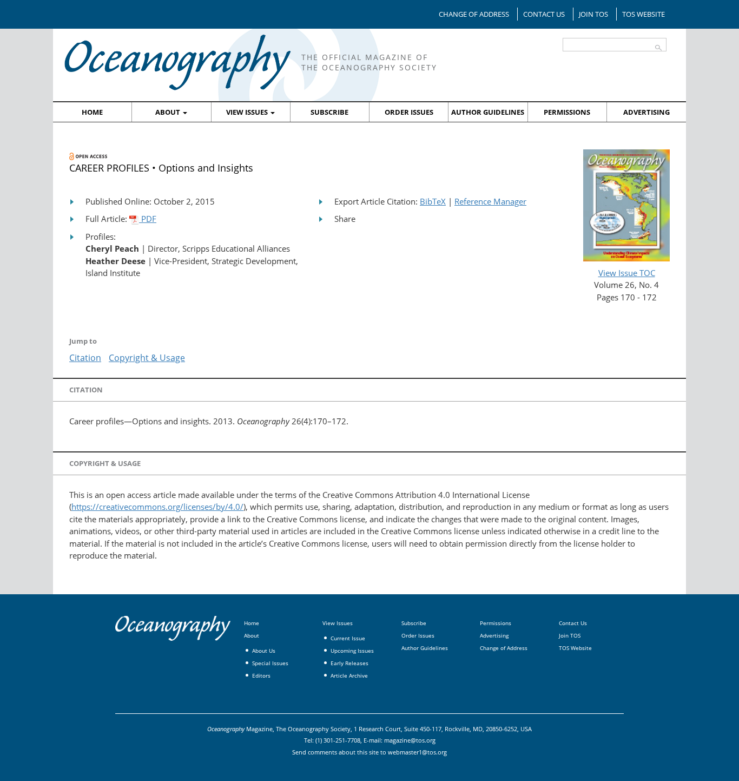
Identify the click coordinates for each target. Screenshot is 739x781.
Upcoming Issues (352, 650)
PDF (147, 218)
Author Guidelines (487, 112)
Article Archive (349, 675)
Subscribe (329, 112)
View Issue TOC (626, 272)
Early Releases (349, 663)
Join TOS (593, 14)
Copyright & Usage (147, 358)
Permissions (567, 112)
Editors (261, 675)
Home (92, 112)
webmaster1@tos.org (417, 752)
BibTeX (433, 201)
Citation (85, 358)
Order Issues (409, 112)
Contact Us (544, 14)
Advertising (646, 112)
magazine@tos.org (410, 740)
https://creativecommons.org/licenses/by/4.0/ (157, 506)
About (168, 112)
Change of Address (474, 14)
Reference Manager (490, 201)
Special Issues (270, 663)
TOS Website (643, 14)
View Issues (247, 112)
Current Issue (348, 638)
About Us (263, 650)
